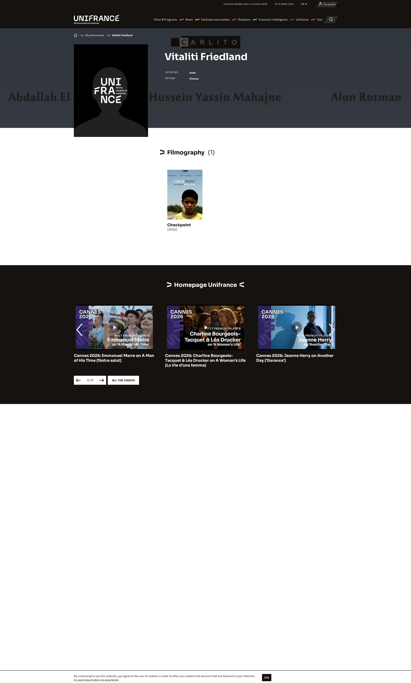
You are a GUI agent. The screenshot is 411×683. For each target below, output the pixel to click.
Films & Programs (165, 19)
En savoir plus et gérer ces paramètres (96, 679)
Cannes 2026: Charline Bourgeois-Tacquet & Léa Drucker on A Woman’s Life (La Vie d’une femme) (114, 360)
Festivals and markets (215, 19)
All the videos (123, 380)
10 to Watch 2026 (284, 3)
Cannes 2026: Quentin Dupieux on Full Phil (294, 358)
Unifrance (302, 19)
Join (319, 19)
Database (244, 19)
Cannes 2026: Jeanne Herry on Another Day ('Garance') (203, 358)
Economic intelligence (273, 19)
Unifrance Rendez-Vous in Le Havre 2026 (245, 3)
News (189, 19)
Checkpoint (179, 225)
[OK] (266, 677)
